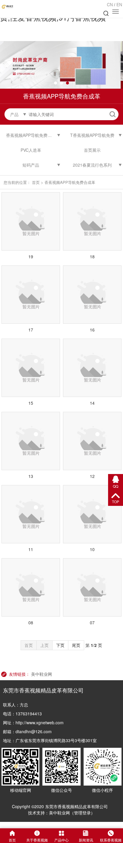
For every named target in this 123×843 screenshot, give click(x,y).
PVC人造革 (31, 150)
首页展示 (92, 150)
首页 (36, 182)
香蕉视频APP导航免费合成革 (33, 135)
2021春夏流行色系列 (92, 165)
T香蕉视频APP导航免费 (92, 135)
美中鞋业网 (41, 674)
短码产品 (30, 165)
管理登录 (82, 813)
